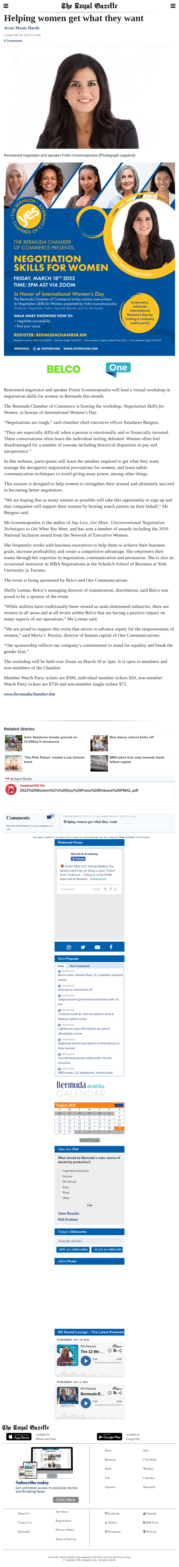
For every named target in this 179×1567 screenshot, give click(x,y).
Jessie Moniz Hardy (22, 28)
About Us (24, 1513)
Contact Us (25, 1522)
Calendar (149, 1478)
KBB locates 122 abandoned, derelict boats (85, 1072)
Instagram (113, 1531)
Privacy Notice (65, 1529)
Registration (63, 1520)
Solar (65, 1187)
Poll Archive (68, 1219)
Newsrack (149, 1487)
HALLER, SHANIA (70, 1241)
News (108, 1450)
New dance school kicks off (132, 737)
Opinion (110, 1487)
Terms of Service (127, 837)
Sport (108, 1468)
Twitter (112, 1522)
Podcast (151, 1531)
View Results (68, 1213)
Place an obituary (108, 1249)
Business (110, 1459)
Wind (65, 1192)
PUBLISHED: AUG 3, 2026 (72, 1382)
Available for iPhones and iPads (46, 1436)
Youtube (151, 1513)
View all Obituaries (73, 1249)
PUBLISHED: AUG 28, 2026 (73, 1340)
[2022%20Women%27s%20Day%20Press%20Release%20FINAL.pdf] (11, 789)
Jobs (146, 1450)
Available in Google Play (133, 1436)
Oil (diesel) (69, 1181)
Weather (148, 1468)
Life (107, 1478)
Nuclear (67, 1176)
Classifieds (150, 1459)
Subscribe (24, 1531)
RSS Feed (151, 1522)
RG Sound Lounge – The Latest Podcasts (91, 1332)
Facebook (113, 1513)
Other (65, 1198)
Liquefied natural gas (75, 1170)
